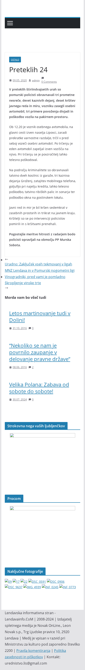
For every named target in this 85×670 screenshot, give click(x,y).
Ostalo (15, 59)
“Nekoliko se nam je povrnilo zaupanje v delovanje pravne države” (39, 352)
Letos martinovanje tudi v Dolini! (39, 316)
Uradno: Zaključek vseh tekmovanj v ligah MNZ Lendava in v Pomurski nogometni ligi (40, 267)
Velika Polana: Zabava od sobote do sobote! (39, 388)
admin (36, 80)
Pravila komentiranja (33, 650)
